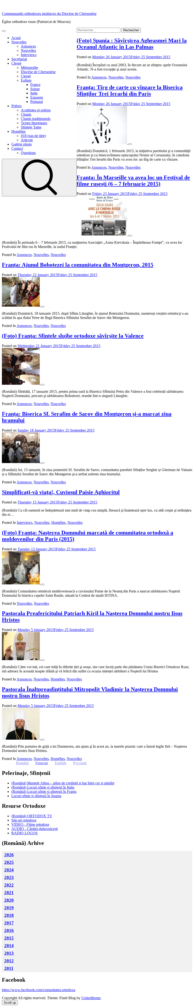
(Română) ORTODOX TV (31, 816)
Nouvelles (18, 42)
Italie (34, 93)
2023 (9, 877)
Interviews (28, 55)
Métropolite (29, 68)
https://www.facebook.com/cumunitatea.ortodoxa (38, 990)
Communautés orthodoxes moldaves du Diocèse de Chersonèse (49, 14)
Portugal (36, 102)
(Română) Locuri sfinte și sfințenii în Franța (43, 792)
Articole (27, 140)
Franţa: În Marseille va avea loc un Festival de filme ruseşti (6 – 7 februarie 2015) (133, 180)
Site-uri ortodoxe (23, 820)
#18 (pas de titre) (33, 136)
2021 (9, 892)
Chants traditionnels (35, 119)
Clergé (16, 63)
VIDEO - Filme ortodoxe (30, 824)
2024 (9, 869)
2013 (9, 953)
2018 (9, 915)
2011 (8, 968)
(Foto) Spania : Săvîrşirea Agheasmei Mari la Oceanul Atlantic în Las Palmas (132, 43)
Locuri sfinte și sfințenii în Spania (36, 796)
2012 (9, 960)
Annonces (28, 46)
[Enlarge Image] (130, 144)
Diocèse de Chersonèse (38, 72)
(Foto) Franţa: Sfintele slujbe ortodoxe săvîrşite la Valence (73, 336)
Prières (16, 106)
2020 (9, 900)
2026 (9, 854)
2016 (9, 930)
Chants (26, 114)
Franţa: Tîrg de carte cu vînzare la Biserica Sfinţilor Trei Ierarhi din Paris (130, 90)
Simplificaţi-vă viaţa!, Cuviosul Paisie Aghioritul (61, 492)
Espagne (36, 97)
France (35, 85)
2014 (9, 945)
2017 (9, 922)
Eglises (26, 80)
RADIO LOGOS (24, 833)
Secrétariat (19, 59)
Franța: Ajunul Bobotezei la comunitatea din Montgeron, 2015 (77, 265)
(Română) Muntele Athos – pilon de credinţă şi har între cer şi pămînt (62, 783)
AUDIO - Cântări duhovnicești (34, 829)
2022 (9, 885)
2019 (9, 907)
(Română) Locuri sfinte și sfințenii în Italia (42, 787)
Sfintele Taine (31, 127)
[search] (39, 177)
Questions (28, 153)
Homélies (18, 131)
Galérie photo (21, 144)
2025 (9, 862)
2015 (9, 938)
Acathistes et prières (36, 110)
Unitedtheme (91, 998)
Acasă (16, 38)
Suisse (35, 89)
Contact (17, 148)
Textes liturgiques (34, 123)
